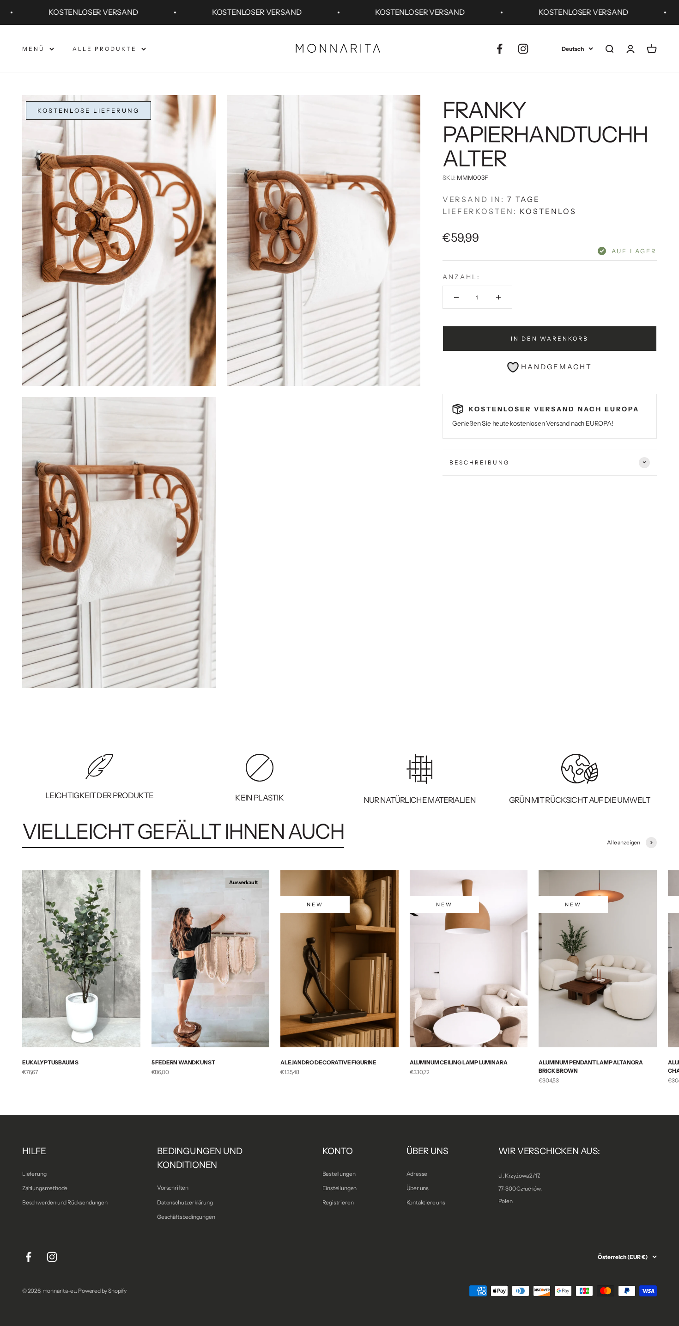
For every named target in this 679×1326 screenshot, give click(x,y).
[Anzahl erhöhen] (498, 297)
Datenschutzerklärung (184, 1202)
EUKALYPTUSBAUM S (50, 1062)
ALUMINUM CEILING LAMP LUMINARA (459, 1062)
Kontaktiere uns (425, 1202)
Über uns (417, 1188)
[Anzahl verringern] (456, 297)
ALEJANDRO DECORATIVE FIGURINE (328, 1062)
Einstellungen (339, 1188)
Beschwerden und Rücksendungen (65, 1202)
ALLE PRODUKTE (105, 48)
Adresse (417, 1173)
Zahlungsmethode (44, 1188)
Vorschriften (172, 1187)
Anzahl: (461, 277)
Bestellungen (339, 1173)
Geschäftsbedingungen (186, 1216)
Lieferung (34, 1173)
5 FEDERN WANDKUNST (183, 1062)
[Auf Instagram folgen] (523, 49)
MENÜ (33, 48)
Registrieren (338, 1202)
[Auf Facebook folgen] (499, 49)
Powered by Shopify (102, 1290)
